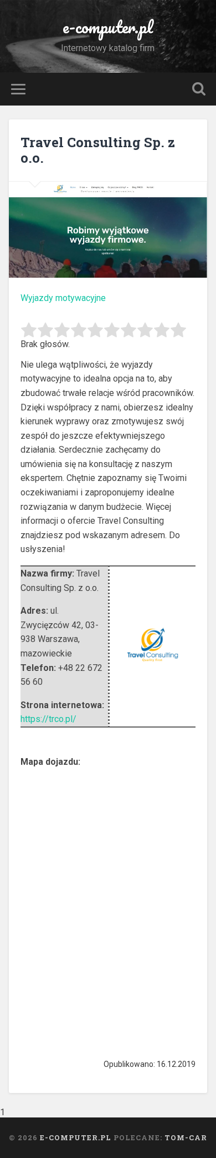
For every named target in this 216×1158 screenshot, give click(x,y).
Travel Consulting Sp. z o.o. (97, 150)
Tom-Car (185, 1137)
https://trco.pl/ (48, 719)
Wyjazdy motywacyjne (63, 298)
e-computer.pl (108, 27)
